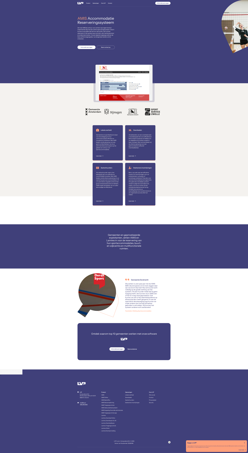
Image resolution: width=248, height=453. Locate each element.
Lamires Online (105, 428)
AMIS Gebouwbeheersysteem (109, 408)
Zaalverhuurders (129, 400)
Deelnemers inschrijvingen (132, 402)
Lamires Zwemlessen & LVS (108, 420)
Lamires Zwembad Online (108, 418)
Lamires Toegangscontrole (108, 425)
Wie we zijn (152, 395)
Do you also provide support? (11, 372)
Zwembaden (128, 397)
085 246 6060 (84, 404)
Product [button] (88, 3)
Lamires (103, 415)
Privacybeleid (152, 400)
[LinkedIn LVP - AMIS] (169, 442)
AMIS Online (104, 397)
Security (151, 402)
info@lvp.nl (83, 402)
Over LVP (103, 3)
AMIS (102, 395)
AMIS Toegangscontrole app (109, 413)
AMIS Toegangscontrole (107, 405)
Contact (110, 3)
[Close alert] (244, 442)
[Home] (80, 3)
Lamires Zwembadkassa (107, 423)
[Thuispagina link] (82, 384)
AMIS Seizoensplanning (107, 402)
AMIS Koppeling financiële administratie (112, 410)
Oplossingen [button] (96, 3)
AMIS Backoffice (105, 400)
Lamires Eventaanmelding (108, 431)
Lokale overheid (129, 395)
